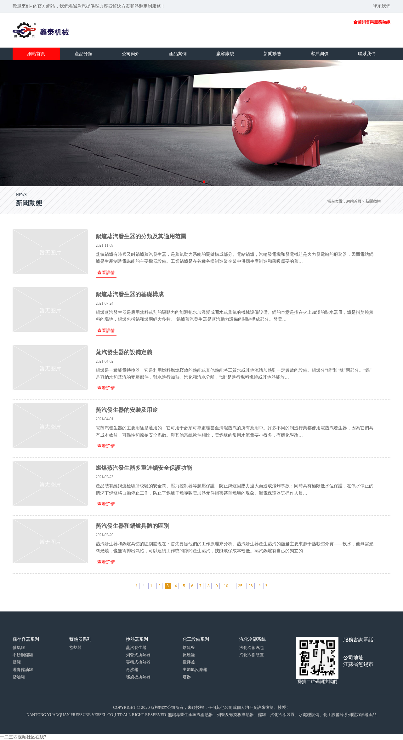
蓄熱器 (75, 647)
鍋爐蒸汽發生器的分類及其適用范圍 (141, 236)
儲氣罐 (19, 647)
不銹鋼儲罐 (23, 654)
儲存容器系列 (26, 639)
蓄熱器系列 (80, 639)
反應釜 (189, 654)
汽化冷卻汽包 (251, 647)
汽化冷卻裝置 (251, 654)
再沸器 (132, 669)
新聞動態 (272, 53)
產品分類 (83, 53)
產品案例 (178, 53)
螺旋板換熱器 (138, 676)
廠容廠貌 (225, 53)
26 (250, 586)
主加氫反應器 (195, 669)
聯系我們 (381, 6)
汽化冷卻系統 (252, 639)
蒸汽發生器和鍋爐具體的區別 (132, 526)
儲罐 (17, 662)
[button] (194, 182)
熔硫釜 (189, 647)
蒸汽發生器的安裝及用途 (127, 410)
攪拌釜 (189, 662)
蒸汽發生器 (136, 647)
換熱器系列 (137, 639)
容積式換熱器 (138, 662)
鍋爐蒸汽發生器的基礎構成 (130, 294)
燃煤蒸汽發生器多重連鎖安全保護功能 (144, 468)
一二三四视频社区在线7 (23, 737)
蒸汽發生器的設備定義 (124, 352)
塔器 (187, 676)
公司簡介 (130, 53)
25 (240, 586)
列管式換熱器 (138, 654)
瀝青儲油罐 (23, 669)
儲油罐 (19, 676)
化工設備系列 (196, 639)
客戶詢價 (319, 53)
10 (226, 586)
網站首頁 (36, 53)
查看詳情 (106, 272)
